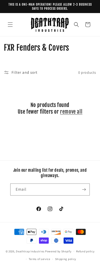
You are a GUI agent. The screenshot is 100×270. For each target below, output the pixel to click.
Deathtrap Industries (30, 251)
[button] (10, 24)
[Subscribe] (83, 189)
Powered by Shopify (58, 251)
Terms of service (39, 259)
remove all (71, 112)
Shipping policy (65, 259)
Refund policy (85, 251)
